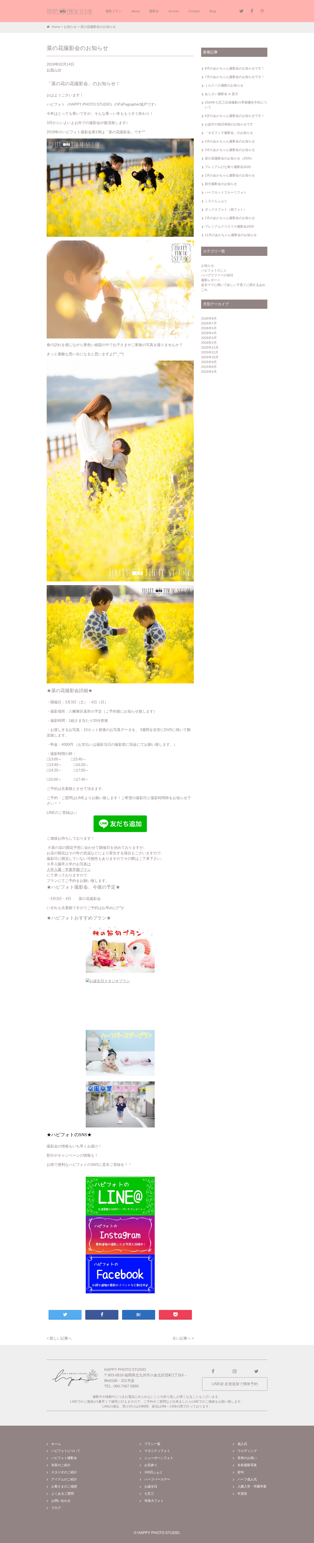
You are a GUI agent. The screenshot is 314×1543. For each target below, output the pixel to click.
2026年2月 (209, 342)
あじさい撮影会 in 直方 (221, 94)
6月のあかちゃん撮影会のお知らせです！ (235, 116)
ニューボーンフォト (158, 1458)
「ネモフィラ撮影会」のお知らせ (229, 133)
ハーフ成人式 (247, 1479)
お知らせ (70, 27)
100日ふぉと (153, 1472)
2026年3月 (209, 338)
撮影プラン (114, 11)
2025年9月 (209, 362)
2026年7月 (209, 323)
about (135, 11)
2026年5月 (209, 328)
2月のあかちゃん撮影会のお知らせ (230, 175)
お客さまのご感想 (64, 1486)
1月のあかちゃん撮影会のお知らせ (230, 218)
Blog (212, 11)
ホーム (56, 1444)
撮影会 (154, 11)
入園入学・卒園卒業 (251, 1486)
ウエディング (247, 1451)
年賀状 (242, 1493)
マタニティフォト (157, 1451)
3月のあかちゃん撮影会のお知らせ (230, 150)
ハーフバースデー (157, 1479)
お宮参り (150, 1465)
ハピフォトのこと (214, 270)
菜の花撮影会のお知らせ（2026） (229, 158)
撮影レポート (210, 280)
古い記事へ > (183, 1338)
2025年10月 (210, 357)
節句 (240, 1472)
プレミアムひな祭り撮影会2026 (228, 167)
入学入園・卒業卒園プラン (69, 870)
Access (173, 11)
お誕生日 (150, 1486)
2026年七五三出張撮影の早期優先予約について (236, 105)
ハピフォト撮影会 (64, 1458)
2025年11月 (209, 352)
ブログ (56, 1508)
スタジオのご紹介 (64, 1472)
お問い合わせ (61, 1501)
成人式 (242, 1444)
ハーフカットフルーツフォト (226, 192)
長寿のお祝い (247, 1458)
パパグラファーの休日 (217, 275)
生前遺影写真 (247, 1465)
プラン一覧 (152, 1444)
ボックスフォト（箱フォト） (226, 209)
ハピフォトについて (65, 1451)
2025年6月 (209, 371)
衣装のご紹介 (61, 1465)
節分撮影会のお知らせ (221, 184)
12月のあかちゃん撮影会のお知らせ (231, 235)
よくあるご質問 (62, 1493)
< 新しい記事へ (59, 1338)
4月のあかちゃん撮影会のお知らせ (230, 141)
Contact (194, 11)
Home (55, 27)
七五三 (149, 1493)
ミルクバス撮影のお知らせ (224, 85)
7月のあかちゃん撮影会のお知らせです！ (235, 77)
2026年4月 (209, 333)
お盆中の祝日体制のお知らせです (229, 124)
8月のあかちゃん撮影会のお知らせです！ (235, 68)
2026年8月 (209, 318)
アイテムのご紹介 (64, 1479)
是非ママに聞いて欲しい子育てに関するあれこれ (233, 287)
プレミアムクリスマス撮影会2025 (229, 226)
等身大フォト (154, 1501)
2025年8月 (209, 367)
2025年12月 (210, 347)
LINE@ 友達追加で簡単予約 (235, 1384)
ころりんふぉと (216, 201)
